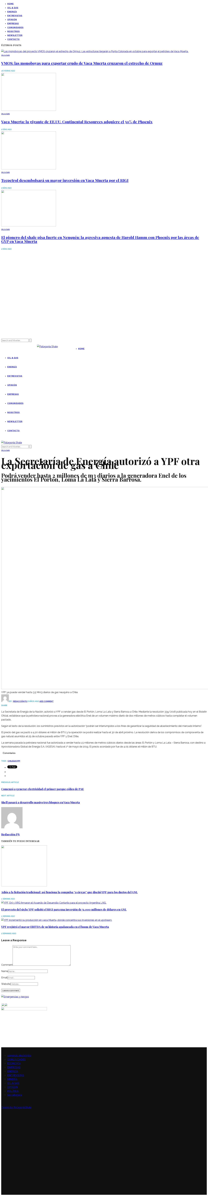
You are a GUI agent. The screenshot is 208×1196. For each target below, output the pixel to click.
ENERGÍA (12, 12)
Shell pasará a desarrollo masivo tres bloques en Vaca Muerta (40, 802)
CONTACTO (13, 39)
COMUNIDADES (15, 27)
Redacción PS (20, 701)
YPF (18, 761)
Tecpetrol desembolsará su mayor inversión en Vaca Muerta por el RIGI (64, 180)
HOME (10, 4)
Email (4, 977)
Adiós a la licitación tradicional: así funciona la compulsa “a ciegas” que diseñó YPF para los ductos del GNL (69, 892)
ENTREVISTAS (14, 16)
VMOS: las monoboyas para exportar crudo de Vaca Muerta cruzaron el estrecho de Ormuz (81, 63)
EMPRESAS (13, 23)
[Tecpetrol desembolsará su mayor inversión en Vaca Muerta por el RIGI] (28, 168)
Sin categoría (14, 1095)
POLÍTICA (13, 1091)
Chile (10, 761)
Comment (7, 964)
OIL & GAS (12, 8)
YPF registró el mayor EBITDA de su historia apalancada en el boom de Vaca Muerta (55, 927)
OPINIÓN (12, 20)
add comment (46, 701)
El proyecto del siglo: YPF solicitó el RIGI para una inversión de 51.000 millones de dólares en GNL (64, 909)
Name (4, 971)
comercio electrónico (19, 1055)
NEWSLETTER (14, 35)
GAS (15, 761)
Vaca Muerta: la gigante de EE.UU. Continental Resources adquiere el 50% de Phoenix (76, 121)
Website (6, 984)
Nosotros (13, 31)
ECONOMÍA (14, 1063)
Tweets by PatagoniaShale (16, 1107)
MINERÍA (12, 1079)
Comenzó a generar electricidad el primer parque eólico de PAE (42, 789)
